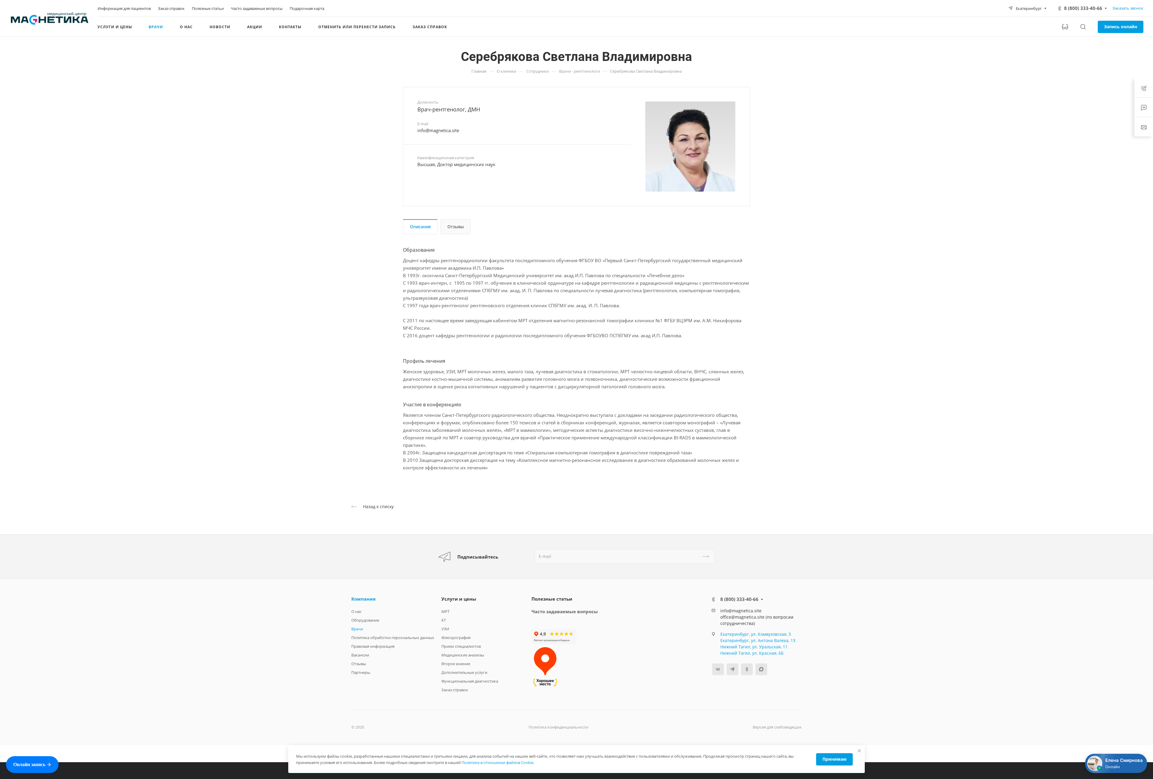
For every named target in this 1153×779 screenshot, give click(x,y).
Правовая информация (373, 646)
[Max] (761, 669)
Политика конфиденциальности (558, 727)
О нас (356, 611)
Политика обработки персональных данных (392, 637)
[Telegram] (732, 669)
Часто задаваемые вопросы (564, 611)
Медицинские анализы (462, 655)
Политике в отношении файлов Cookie (497, 762)
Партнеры (360, 672)
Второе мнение (455, 663)
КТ (443, 620)
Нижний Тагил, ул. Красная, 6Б (752, 653)
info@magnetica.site (438, 130)
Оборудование (365, 620)
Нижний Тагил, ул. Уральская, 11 (754, 647)
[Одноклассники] (747, 669)
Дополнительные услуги (464, 672)
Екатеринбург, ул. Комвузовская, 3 (755, 634)
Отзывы (455, 226)
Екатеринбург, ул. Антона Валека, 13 (757, 640)
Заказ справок (454, 690)
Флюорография (456, 637)
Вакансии (360, 655)
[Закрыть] (859, 750)
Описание (420, 226)
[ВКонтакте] (718, 669)
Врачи (357, 629)
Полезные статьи (551, 599)
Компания (363, 599)
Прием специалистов (461, 646)
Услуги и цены (458, 599)
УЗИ (445, 629)
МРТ (445, 611)
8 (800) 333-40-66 (1083, 8)
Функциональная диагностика (469, 681)
